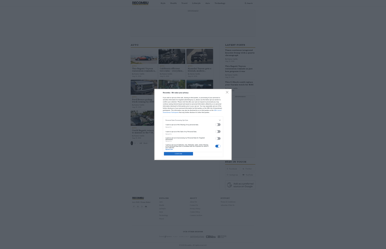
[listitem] (193, 120)
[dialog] (193, 124)
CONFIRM (178, 154)
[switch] (218, 124)
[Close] (228, 93)
